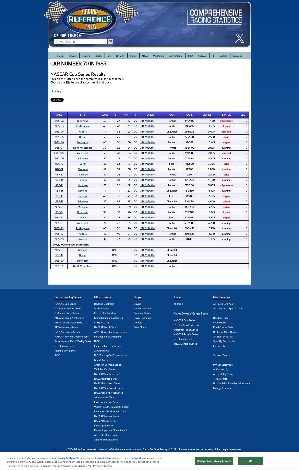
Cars (105, 114)
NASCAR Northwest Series (108, 392)
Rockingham (82, 126)
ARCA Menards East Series (69, 322)
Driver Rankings (142, 318)
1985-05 (59, 137)
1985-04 (59, 131)
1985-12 (59, 174)
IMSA (190, 56)
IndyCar (202, 56)
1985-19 (59, 255)
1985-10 (59, 163)
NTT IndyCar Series (65, 346)
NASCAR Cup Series (65, 303)
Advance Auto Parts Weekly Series (73, 341)
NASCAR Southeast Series (108, 374)
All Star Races (101, 308)
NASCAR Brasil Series (106, 378)
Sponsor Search (221, 355)
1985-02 (59, 120)
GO (110, 41)
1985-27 (58, 233)
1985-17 (59, 201)
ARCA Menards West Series (69, 318)
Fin (126, 114)
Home (60, 56)
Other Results (102, 297)
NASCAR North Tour (105, 327)
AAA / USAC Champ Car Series (110, 332)
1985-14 (59, 185)
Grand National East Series (108, 318)
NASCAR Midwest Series (107, 383)
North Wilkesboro (82, 147)
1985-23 (58, 223)
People (138, 297)
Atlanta (83, 131)
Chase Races (220, 322)
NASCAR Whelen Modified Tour (71, 336)
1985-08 (59, 153)
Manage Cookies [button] (222, 388)
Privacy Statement (222, 364)
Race (59, 114)
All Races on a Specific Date (227, 308)
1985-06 (59, 142)
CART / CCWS (101, 322)
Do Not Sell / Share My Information (232, 383)
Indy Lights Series (103, 425)
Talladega (83, 158)
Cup (109, 56)
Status (226, 114)
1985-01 (59, 250)
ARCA (145, 56)
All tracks (178, 303)
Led (243, 114)
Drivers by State (142, 308)
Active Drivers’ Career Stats (191, 313)
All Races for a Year (223, 303)
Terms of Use (220, 378)
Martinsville (82, 153)
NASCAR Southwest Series (108, 388)
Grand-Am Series (103, 360)
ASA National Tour (104, 397)
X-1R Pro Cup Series (105, 369)
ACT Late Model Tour (105, 435)
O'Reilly (120, 56)
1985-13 (59, 180)
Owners (86, 56)
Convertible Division (105, 313)
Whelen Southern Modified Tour (111, 406)
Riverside (83, 174)
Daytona (82, 190)
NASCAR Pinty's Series (186, 334)
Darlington (82, 142)
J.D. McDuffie (147, 120)
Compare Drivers (143, 313)
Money (207, 114)
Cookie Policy (102, 457)
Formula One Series (65, 350)
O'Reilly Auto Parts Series (68, 308)
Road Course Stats (223, 327)
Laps (190, 114)
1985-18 (59, 207)
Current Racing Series (68, 297)
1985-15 (59, 190)
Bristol (82, 137)
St (116, 114)
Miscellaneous (221, 297)
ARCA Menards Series (66, 327)
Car (171, 114)
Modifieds (158, 56)
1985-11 (59, 169)
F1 (213, 56)
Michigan (83, 185)
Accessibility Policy (223, 374)
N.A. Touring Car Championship (111, 355)
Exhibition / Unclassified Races (110, 411)
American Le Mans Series (107, 364)
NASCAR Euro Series (105, 421)
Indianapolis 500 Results (107, 336)
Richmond (82, 120)
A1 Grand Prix (101, 350)
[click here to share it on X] (241, 38)
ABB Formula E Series (106, 439)
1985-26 (58, 228)
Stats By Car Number (224, 341)
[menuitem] (233, 369)
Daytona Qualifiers (104, 303)
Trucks (133, 56)
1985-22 (58, 217)
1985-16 (59, 196)
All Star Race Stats (223, 336)
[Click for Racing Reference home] (149, 24)
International (175, 56)
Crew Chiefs (140, 327)
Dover (83, 163)
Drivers (72, 56)
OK (251, 460)
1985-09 (59, 158)
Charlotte (83, 169)
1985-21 (59, 212)
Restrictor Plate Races (225, 332)
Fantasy (223, 56)
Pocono (83, 180)
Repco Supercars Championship (111, 430)
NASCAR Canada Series (67, 332)
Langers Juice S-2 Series (107, 346)
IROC (97, 341)
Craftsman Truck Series (67, 313)
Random (237, 56)
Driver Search (67, 35)
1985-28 (59, 239)
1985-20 (59, 260)
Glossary (55, 91)
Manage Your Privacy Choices (214, 460)
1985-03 (59, 126)
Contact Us (219, 346)
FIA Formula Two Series (107, 402)
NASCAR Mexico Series (106, 416)
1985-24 (58, 266)
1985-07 (59, 147)
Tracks (98, 56)
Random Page (220, 318)
